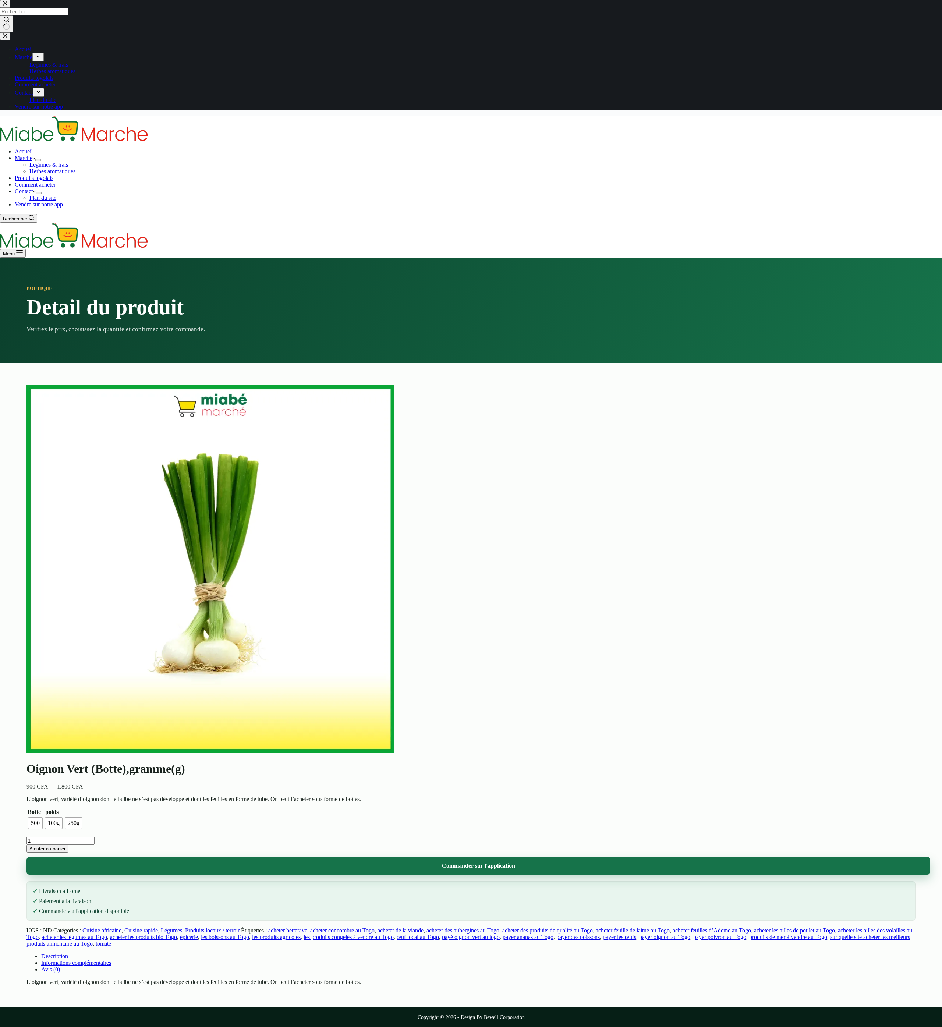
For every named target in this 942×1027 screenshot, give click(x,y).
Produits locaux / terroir (212, 930)
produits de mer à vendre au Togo (788, 937)
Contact (24, 191)
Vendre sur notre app (39, 204)
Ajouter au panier (47, 848)
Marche (23, 158)
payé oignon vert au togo (471, 937)
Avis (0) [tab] (50, 969)
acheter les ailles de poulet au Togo (794, 930)
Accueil (24, 151)
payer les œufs (619, 937)
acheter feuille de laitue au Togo (633, 930)
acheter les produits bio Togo (143, 937)
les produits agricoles (276, 937)
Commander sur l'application (478, 866)
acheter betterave (287, 930)
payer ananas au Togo (528, 937)
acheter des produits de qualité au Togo (547, 930)
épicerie (189, 937)
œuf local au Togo (418, 937)
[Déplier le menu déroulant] (38, 160)
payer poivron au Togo (719, 937)
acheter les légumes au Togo (74, 937)
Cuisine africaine (101, 930)
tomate (103, 944)
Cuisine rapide (141, 930)
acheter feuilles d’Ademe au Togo (712, 930)
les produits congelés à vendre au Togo (349, 937)
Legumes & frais (48, 165)
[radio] (35, 823)
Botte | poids (43, 812)
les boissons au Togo (225, 937)
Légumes (171, 930)
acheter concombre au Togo (342, 930)
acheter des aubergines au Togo (462, 930)
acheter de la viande (401, 930)
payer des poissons (578, 937)
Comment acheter (35, 184)
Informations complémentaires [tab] (76, 963)
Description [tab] (54, 956)
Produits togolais (34, 178)
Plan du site (42, 198)
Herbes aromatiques (52, 171)
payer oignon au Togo (664, 937)
